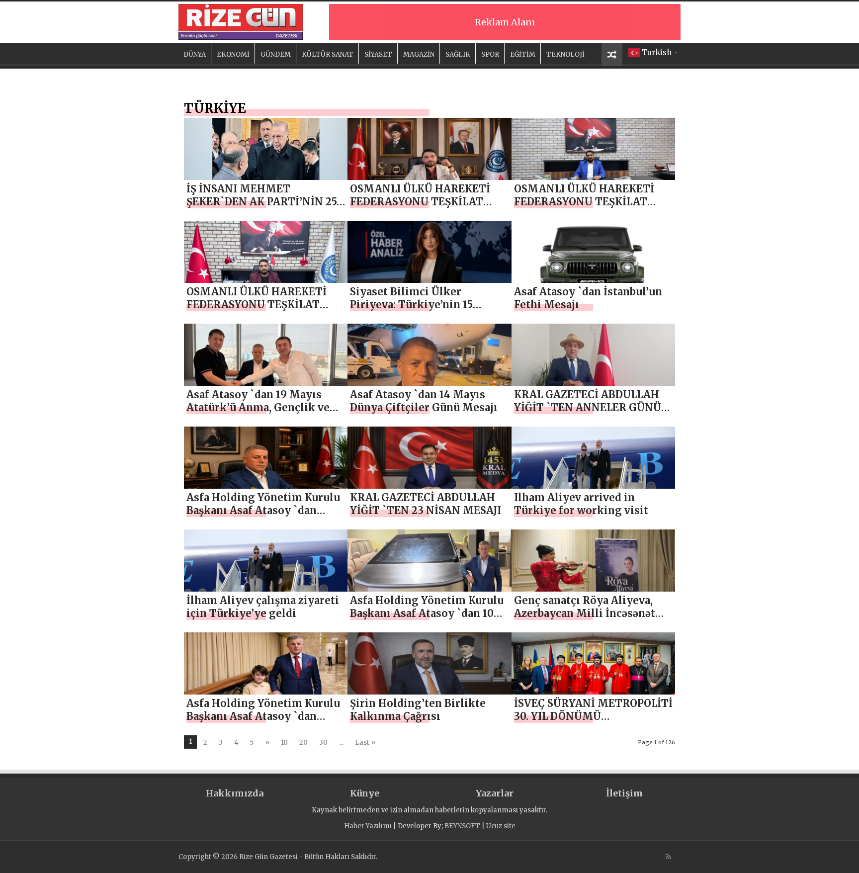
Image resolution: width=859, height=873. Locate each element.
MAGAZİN (418, 54)
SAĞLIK (457, 54)
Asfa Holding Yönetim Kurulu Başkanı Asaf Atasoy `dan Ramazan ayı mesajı (263, 716)
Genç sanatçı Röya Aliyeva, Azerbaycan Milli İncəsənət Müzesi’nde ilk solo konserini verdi (592, 619)
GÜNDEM (275, 54)
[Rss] (668, 857)
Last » (365, 742)
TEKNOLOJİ (565, 54)
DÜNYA (194, 54)
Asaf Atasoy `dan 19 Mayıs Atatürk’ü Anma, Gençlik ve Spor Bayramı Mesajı (258, 407)
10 (284, 742)
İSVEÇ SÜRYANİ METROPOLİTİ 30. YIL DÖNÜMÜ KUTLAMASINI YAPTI (593, 716)
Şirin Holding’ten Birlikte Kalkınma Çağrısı (418, 709)
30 (323, 742)
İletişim (624, 793)
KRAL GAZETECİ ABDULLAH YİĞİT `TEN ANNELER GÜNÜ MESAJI (587, 407)
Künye (364, 793)
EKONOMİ (233, 54)
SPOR (490, 54)
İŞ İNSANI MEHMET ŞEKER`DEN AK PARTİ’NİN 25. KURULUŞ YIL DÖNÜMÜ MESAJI (262, 208)
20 (303, 742)
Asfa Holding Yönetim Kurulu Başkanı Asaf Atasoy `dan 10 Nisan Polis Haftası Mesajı (427, 613)
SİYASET (378, 54)
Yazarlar (495, 793)
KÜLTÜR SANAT (327, 54)
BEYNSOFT (462, 826)
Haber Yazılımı (368, 826)
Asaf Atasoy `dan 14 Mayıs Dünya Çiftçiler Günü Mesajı (424, 401)
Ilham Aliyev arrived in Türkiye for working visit (581, 504)
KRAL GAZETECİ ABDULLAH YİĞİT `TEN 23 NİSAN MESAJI (425, 504)
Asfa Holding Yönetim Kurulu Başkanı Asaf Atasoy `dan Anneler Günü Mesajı (263, 510)
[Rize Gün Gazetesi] (240, 20)
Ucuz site (500, 826)
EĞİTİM (522, 54)
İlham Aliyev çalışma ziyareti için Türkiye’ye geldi (262, 606)
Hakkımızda (234, 793)
